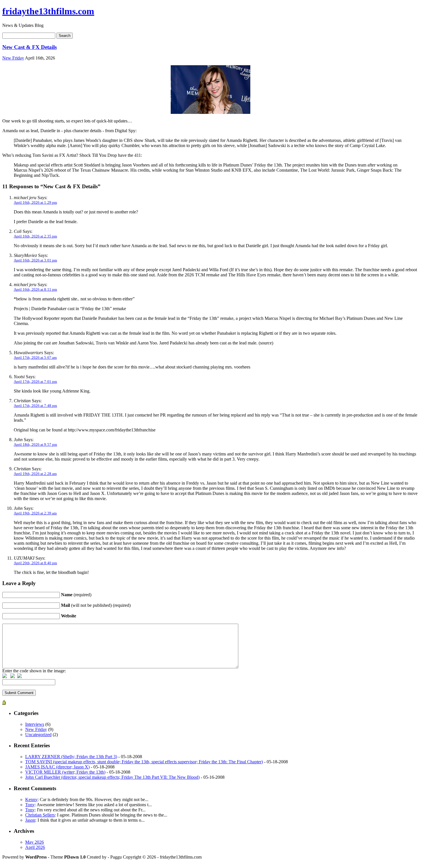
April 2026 (35, 847)
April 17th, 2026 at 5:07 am (35, 357)
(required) (76, 594)
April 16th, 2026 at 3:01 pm (35, 260)
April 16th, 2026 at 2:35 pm (35, 236)
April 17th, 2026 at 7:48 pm (35, 405)
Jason (30, 820)
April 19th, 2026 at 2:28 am (35, 473)
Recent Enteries (32, 745)
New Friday (13, 58)
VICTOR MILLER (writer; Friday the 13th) (65, 772)
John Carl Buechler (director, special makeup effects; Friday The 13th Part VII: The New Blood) (112, 777)
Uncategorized (38, 734)
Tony (30, 804)
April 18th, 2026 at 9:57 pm (35, 444)
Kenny (31, 799)
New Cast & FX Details (29, 47)
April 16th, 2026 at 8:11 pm (35, 289)
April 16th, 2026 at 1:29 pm (35, 202)
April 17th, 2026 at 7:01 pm (35, 381)
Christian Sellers (40, 815)
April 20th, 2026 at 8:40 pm (35, 563)
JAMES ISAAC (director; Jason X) (57, 766)
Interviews (34, 724)
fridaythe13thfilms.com (48, 11)
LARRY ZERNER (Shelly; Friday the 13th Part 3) (71, 756)
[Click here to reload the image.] (12, 676)
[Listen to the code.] (19, 676)
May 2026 (34, 842)
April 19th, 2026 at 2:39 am (35, 513)
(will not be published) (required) (96, 605)
